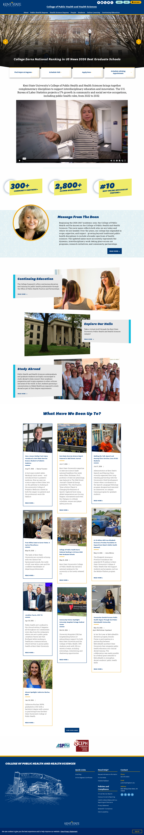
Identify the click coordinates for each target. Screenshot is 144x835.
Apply (119, 2)
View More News (72, 730)
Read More (114, 251)
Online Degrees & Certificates (83, 777)
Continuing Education (35, 278)
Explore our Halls (98, 323)
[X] (125, 794)
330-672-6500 (125, 777)
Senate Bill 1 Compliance (105, 809)
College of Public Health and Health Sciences (72, 6)
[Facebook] (122, 794)
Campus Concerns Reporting (106, 797)
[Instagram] (132, 794)
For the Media (102, 777)
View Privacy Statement (68, 831)
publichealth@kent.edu (128, 783)
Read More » (29, 503)
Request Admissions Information (107, 774)
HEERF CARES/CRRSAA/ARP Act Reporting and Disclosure (107, 801)
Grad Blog (78, 774)
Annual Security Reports (105, 794)
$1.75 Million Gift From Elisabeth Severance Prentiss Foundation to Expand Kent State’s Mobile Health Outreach (105, 543)
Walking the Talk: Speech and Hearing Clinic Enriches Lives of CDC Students (106, 458)
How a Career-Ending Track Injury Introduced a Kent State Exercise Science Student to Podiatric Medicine (36, 459)
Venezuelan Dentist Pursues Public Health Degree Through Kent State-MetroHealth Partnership (105, 619)
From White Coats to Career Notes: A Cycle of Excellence (37, 543)
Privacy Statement (103, 805)
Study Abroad (29, 368)
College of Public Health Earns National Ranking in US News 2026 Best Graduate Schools (71, 551)
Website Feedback (103, 781)
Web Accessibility (103, 812)
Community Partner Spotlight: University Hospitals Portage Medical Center (71, 621)
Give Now (136, 2)
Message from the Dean (78, 216)
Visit (126, 2)
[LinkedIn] (128, 794)
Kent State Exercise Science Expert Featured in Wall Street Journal (71, 457)
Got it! (137, 831)
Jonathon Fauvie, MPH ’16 (33, 615)
